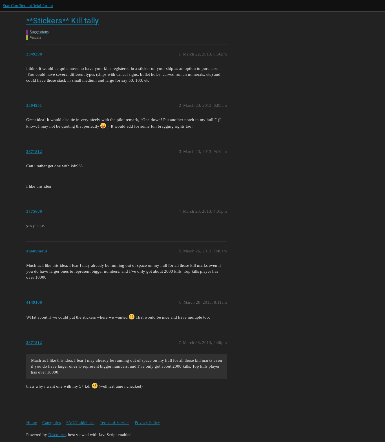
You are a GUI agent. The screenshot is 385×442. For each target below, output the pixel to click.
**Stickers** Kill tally (62, 20)
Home (31, 422)
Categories (51, 422)
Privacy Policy (147, 422)
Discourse (57, 434)
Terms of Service (114, 422)
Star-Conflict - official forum (28, 5)
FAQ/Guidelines (80, 422)
